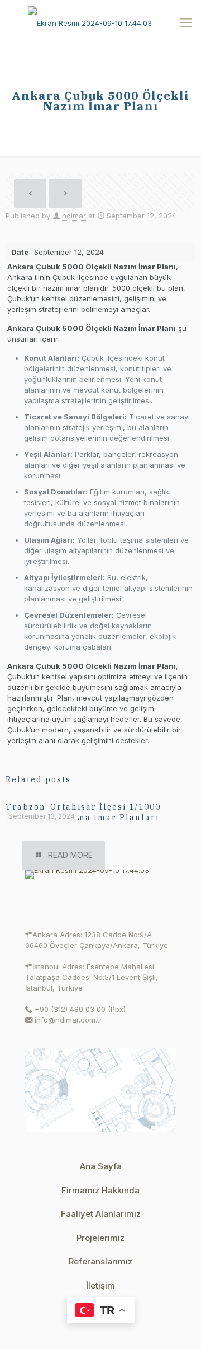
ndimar (74, 215)
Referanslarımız (100, 1261)
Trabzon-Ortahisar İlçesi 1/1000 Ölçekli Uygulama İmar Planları (83, 812)
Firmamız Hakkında (100, 1190)
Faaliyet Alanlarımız (101, 1213)
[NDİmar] (100, 22)
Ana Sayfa (101, 1166)
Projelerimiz (100, 1238)
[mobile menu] (185, 22)
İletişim (100, 1285)
